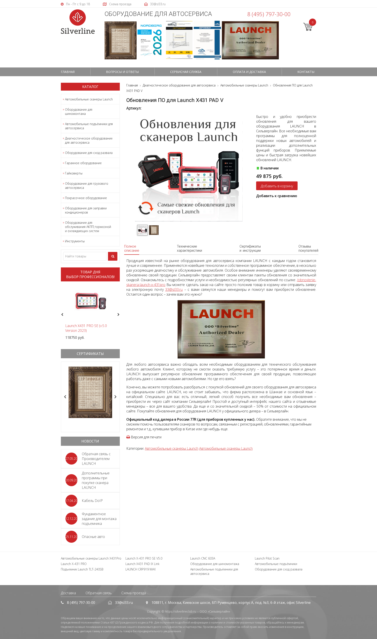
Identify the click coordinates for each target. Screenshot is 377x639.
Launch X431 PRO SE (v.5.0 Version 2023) (86, 328)
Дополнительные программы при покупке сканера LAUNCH (96, 480)
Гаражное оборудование (83, 163)
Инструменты (75, 241)
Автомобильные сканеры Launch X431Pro (91, 558)
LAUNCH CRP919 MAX (140, 569)
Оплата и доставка (249, 72)
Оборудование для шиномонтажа (78, 111)
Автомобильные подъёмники (276, 564)
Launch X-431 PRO (74, 564)
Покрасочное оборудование (86, 198)
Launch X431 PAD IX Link (142, 564)
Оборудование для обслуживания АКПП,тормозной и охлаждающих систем (88, 226)
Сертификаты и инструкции (250, 248)
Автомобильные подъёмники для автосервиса (89, 126)
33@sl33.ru (174, 289)
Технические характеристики (189, 248)
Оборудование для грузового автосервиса (86, 185)
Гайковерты (73, 173)
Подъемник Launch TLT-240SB (82, 569)
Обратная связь (99, 593)
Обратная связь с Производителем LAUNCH (96, 458)
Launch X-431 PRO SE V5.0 (143, 558)
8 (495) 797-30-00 (268, 14)
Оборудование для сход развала (89, 153)
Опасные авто (93, 536)
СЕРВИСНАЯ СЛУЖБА (185, 72)
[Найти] (112, 256)
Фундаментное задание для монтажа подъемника (99, 519)
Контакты (305, 72)
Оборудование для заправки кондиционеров (86, 210)
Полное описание (131, 248)
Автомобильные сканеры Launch (89, 99)
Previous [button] (61, 314)
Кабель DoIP (92, 500)
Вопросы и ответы (122, 72)
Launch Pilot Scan (267, 558)
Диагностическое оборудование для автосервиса (89, 140)
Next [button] (120, 314)
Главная (68, 72)
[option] (90, 312)
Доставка (68, 593)
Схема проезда (133, 593)
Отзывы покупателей (308, 248)
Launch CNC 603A (202, 558)
